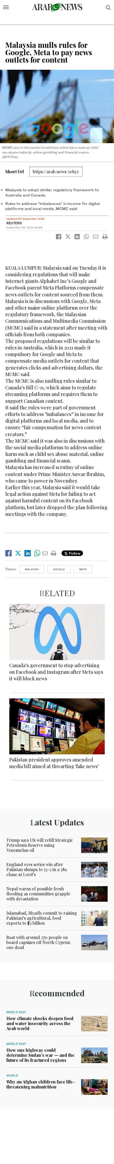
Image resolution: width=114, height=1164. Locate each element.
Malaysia (32, 569)
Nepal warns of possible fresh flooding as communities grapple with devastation (38, 893)
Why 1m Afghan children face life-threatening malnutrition (40, 1084)
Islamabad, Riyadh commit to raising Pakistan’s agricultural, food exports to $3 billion (41, 918)
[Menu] (6, 7)
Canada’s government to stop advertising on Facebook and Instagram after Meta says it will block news (56, 672)
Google (59, 569)
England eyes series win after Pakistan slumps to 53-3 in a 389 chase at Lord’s (36, 869)
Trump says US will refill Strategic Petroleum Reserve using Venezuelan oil (39, 845)
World (12, 1075)
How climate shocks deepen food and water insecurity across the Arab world (39, 1023)
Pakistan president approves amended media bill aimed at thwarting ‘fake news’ (54, 762)
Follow (74, 553)
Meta (83, 569)
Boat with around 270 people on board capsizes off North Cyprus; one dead (38, 942)
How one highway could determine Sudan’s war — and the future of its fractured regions (40, 1055)
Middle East (16, 1012)
